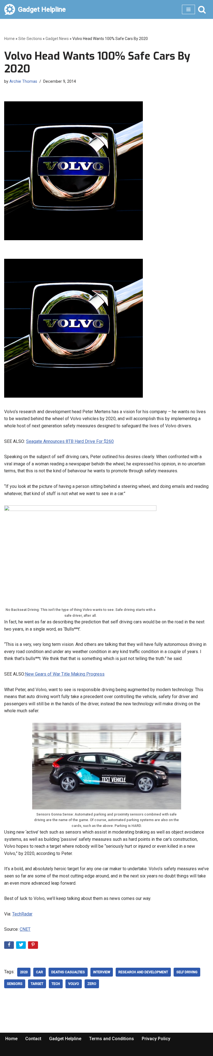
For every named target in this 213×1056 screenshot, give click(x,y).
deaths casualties (68, 972)
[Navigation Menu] (188, 9)
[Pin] (33, 946)
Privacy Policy (156, 1038)
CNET (25, 929)
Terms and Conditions (111, 1038)
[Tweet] (21, 946)
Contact (33, 1038)
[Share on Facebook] (9, 946)
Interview (101, 972)
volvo (73, 984)
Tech (56, 984)
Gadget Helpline (65, 1038)
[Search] (202, 9)
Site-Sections (30, 38)
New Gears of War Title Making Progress (65, 674)
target (37, 984)
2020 (24, 972)
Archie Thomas (23, 81)
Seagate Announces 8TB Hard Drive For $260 (70, 441)
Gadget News (57, 38)
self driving (186, 972)
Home (9, 38)
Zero (91, 984)
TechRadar (22, 914)
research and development (143, 972)
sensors (14, 984)
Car (39, 972)
